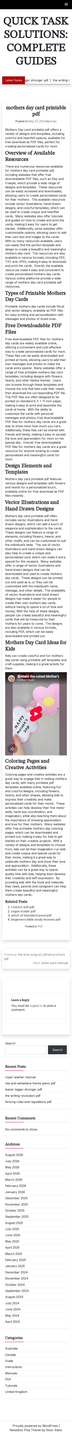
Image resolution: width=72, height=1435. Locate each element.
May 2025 (12, 1241)
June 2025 (12, 1235)
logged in (36, 1005)
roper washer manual (20, 1077)
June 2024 (12, 1309)
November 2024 (16, 1278)
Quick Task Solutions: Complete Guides (36, 41)
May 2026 (12, 1167)
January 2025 (15, 1266)
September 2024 (17, 1291)
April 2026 (12, 1173)
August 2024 (14, 1297)
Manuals (11, 1373)
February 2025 (15, 1260)
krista (53, 121)
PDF (40, 926)
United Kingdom (16, 1392)
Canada (10, 1355)
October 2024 (15, 1285)
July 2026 (12, 1161)
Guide (9, 1361)
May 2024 (12, 1315)
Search (10, 1043)
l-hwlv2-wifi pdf (22, 907)
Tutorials (11, 1385)
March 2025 (13, 1254)
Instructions (13, 1367)
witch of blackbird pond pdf (31, 915)
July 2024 (12, 1303)
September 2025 (16, 1216)
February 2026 (15, 1186)
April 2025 (12, 1247)
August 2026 (14, 1155)
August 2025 (14, 1223)
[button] (66, 4)
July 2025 (12, 1229)
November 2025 (16, 1204)
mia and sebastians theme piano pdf (30, 1083)
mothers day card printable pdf (36, 111)
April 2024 (12, 1321)
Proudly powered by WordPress (35, 1426)
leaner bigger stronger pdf (23, 1089)
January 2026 (15, 1192)
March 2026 (13, 1179)
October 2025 (14, 1210)
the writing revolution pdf (22, 1096)
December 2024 (16, 1272)
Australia (11, 1348)
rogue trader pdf (23, 911)
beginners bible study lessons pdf (36, 919)
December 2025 (16, 1198)
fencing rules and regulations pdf (28, 1102)
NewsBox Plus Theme (25, 1430)
